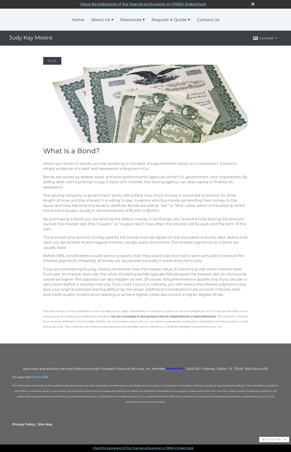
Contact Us (208, 19)
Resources (130, 19)
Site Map (45, 424)
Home (78, 19)
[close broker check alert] (253, 4)
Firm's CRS (40, 377)
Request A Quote (169, 19)
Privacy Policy (23, 424)
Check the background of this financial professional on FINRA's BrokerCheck (143, 4)
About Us (100, 19)
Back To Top (272, 439)
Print (52, 61)
